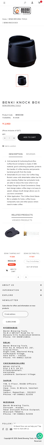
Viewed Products (22, 220)
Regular (12, 261)
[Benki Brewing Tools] (22, 11)
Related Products (22, 215)
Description (16, 154)
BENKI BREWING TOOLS (11, 105)
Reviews (30, 154)
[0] (39, 3)
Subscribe (11, 322)
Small (12, 264)
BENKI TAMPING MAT (12, 253)
